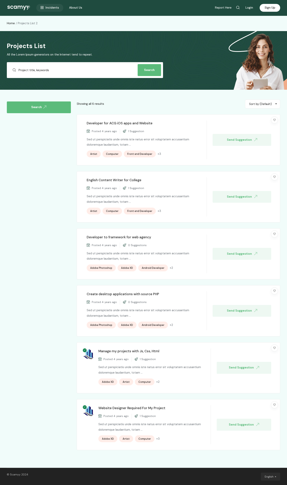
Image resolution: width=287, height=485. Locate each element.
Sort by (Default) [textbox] (260, 104)
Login (249, 8)
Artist (93, 154)
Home (11, 23)
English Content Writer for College (114, 180)
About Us (75, 8)
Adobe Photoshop (101, 268)
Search (149, 70)
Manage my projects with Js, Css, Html (128, 351)
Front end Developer (139, 154)
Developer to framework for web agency (119, 237)
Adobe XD (127, 268)
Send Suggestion (240, 140)
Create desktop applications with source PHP (123, 294)
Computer (112, 154)
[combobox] (262, 104)
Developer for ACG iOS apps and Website (119, 123)
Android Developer (153, 268)
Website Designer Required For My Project (131, 408)
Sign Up (270, 8)
